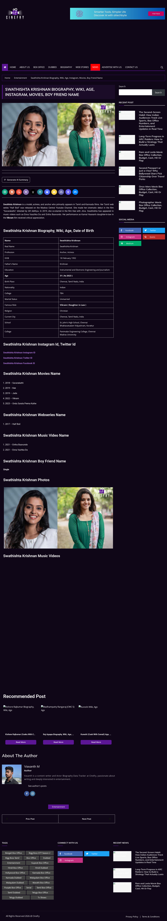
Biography (66, 67)
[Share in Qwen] (68, 192)
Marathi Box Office (41, 882)
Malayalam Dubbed (15, 882)
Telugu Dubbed (16, 897)
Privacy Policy (132, 917)
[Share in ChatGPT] (5, 192)
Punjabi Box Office (12, 887)
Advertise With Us (112, 67)
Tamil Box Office (44, 887)
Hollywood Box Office (15, 872)
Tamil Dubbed (14, 892)
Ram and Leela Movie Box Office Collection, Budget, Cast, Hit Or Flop (151, 156)
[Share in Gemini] (26, 192)
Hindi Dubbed (41, 867)
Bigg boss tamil (12, 858)
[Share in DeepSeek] (47, 192)
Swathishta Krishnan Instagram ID (19, 352)
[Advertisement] (83, 44)
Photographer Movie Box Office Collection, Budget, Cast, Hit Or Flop (150, 206)
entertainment (58, 806)
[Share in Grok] (33, 192)
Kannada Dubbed (13, 877)
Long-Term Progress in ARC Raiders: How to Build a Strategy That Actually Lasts (151, 140)
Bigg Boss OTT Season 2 (39, 853)
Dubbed (52, 67)
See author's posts (37, 785)
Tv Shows (42, 897)
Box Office (39, 67)
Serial (28, 887)
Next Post (86, 819)
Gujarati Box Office (39, 863)
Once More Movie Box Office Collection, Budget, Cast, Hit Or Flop (151, 191)
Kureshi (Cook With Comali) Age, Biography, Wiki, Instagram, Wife (96, 734)
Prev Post (30, 819)
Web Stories (82, 67)
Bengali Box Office (13, 853)
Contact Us (131, 67)
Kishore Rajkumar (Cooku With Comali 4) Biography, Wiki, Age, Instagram (20, 734)
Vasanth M (32, 766)
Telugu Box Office (40, 892)
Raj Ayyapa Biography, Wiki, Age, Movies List (58, 734)
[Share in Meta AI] (75, 192)
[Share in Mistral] (54, 192)
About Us (25, 67)
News (95, 67)
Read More (21, 742)
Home (13, 67)
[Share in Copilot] (61, 192)
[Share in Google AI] (19, 192)
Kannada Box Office (41, 872)
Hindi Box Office (15, 867)
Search (122, 86)
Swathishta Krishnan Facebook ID (19, 363)
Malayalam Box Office (40, 877)
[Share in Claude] (12, 192)
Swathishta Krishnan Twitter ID (17, 358)
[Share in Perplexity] (40, 192)
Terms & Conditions (151, 917)
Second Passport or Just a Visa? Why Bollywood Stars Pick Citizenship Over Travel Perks (151, 173)
